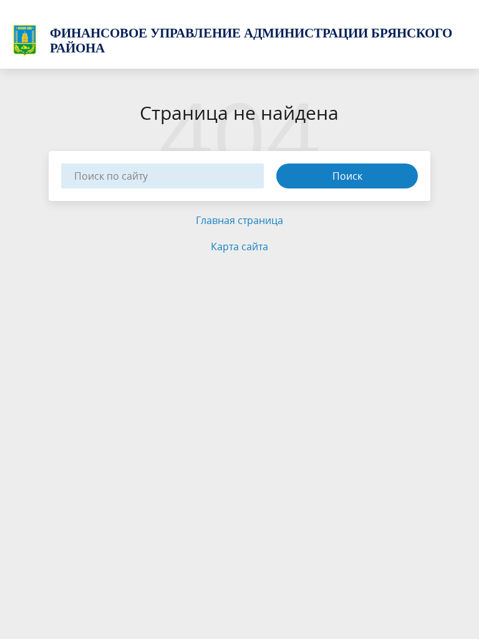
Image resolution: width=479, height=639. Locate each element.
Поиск (347, 176)
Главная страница (239, 220)
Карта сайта (239, 246)
